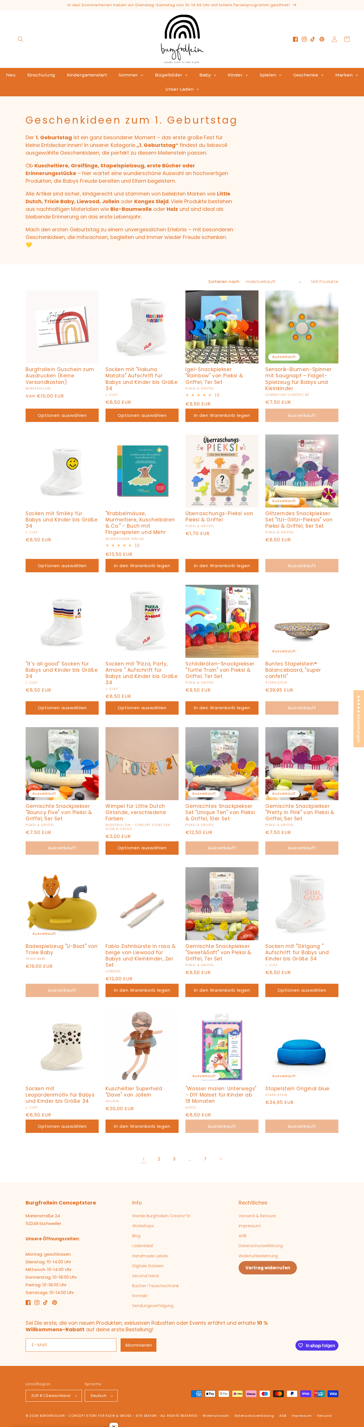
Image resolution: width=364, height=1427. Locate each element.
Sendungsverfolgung (152, 1306)
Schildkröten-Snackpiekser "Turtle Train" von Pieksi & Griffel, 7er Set (220, 670)
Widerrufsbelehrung (258, 1256)
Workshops (143, 1226)
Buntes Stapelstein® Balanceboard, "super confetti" (293, 670)
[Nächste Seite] (220, 1159)
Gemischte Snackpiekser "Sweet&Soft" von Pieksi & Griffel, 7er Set (218, 952)
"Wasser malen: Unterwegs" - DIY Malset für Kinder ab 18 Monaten (221, 1094)
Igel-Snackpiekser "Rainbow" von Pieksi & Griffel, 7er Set (214, 375)
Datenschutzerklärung (261, 1246)
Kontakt (140, 1296)
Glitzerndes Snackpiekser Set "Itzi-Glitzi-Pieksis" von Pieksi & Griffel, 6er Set (298, 519)
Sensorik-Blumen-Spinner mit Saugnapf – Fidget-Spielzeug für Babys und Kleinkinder (298, 378)
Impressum (250, 1226)
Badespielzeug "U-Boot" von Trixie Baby (62, 949)
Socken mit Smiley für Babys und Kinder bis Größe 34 (62, 519)
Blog (136, 1236)
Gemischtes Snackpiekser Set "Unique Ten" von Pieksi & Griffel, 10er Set (220, 812)
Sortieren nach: (224, 281)
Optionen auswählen (62, 415)
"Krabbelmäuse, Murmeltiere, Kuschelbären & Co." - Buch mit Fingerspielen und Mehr (140, 522)
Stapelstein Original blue (297, 1088)
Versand (324, 1415)
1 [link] (143, 1159)
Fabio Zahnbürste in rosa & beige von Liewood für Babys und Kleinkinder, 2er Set (141, 955)
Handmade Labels (150, 1256)
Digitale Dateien (148, 1266)
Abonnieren (138, 1345)
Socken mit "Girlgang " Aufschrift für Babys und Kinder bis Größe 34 (297, 952)
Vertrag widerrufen (267, 1268)
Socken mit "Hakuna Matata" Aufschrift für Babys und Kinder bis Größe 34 (142, 378)
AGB (243, 1236)
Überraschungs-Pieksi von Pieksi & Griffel (219, 516)
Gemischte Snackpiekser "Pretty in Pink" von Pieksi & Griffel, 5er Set (299, 812)
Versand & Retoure (257, 1216)
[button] (20, 39)
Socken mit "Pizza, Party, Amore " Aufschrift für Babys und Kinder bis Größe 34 (142, 673)
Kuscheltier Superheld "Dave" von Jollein (134, 1091)
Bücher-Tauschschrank (155, 1286)
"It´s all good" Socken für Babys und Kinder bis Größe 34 (62, 670)
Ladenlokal (142, 1246)
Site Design (146, 1415)
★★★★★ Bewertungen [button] (359, 719)
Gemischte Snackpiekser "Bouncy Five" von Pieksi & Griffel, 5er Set (59, 812)
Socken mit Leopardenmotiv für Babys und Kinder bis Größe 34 (60, 1094)
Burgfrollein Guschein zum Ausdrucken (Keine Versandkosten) (60, 375)
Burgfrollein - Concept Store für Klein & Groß (86, 1415)
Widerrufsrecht (215, 1415)
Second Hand (145, 1276)
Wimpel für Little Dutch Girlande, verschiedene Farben (136, 812)
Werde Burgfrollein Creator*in (161, 1216)
